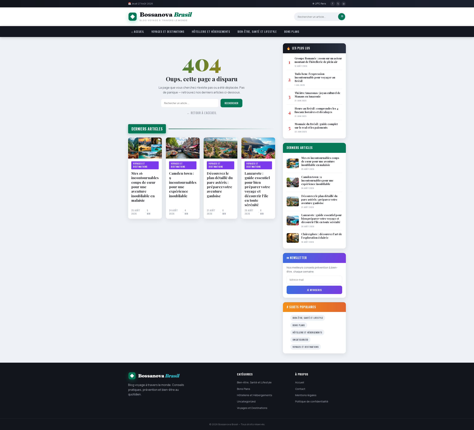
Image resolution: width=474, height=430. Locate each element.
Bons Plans (291, 31)
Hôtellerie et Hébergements (211, 31)
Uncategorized (300, 339)
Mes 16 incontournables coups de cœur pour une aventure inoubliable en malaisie (145, 186)
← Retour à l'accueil (202, 113)
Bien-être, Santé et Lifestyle (257, 31)
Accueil (299, 382)
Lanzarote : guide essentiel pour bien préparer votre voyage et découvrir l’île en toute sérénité (257, 189)
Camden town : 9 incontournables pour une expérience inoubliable (182, 184)
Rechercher (231, 103)
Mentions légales (305, 395)
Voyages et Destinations (167, 31)
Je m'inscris (314, 290)
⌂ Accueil (137, 31)
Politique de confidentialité (311, 401)
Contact (300, 389)
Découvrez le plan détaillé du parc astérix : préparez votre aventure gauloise (220, 184)
